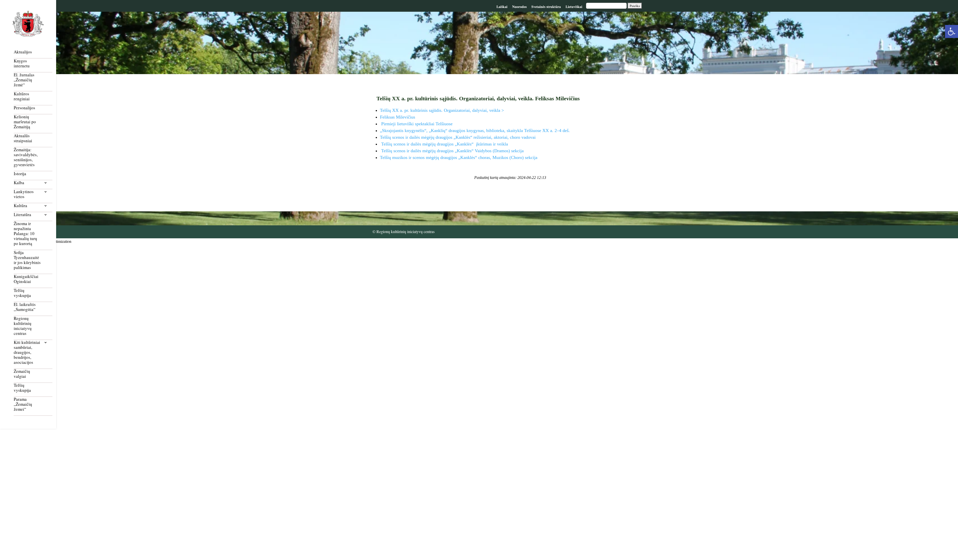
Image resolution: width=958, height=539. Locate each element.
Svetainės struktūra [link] (546, 6)
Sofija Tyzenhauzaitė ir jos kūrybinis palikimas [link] (27, 260)
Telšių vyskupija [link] (22, 293)
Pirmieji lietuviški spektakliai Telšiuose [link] (416, 123)
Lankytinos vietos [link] (24, 194)
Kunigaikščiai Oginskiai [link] (26, 279)
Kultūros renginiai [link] (22, 96)
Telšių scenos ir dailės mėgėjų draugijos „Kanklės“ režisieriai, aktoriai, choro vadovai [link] (458, 137)
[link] (951, 31)
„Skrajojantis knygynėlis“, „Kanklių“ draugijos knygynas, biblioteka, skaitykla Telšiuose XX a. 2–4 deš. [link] (475, 130)
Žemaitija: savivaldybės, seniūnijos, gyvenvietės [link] (26, 157)
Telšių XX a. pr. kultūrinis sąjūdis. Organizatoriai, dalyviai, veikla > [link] (442, 110)
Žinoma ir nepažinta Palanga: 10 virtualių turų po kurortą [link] (25, 233)
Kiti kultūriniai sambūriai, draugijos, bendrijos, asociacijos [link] (27, 352)
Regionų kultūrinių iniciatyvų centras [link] (23, 326)
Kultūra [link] (20, 205)
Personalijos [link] (24, 108)
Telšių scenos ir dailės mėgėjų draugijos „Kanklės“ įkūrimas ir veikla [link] (444, 143)
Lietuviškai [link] (574, 6)
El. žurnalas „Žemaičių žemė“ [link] (24, 80)
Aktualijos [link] (23, 52)
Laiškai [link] (501, 6)
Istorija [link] (20, 173)
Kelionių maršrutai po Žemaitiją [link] (25, 122)
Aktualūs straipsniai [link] (23, 138)
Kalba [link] (19, 182)
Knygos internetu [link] (22, 63)
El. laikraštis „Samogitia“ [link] (25, 307)
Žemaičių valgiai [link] (22, 374)
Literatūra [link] (22, 214)
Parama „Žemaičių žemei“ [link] (23, 404)
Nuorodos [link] (519, 6)
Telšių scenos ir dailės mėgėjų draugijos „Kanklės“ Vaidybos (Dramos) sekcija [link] (452, 150)
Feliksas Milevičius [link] (397, 117)
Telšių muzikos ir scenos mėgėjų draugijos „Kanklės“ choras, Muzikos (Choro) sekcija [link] (458, 157)
